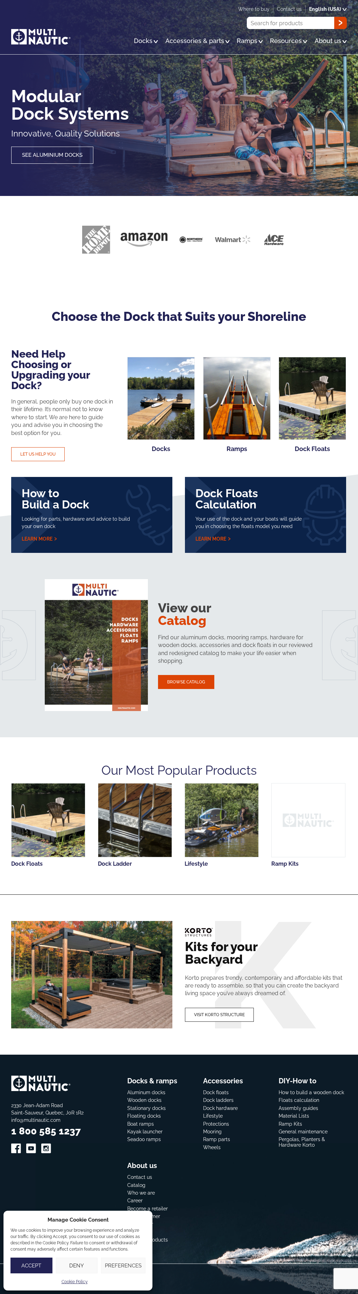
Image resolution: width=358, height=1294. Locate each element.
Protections (216, 1123)
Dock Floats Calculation (226, 498)
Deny (76, 1265)
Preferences (123, 1265)
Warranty (138, 1232)
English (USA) (325, 9)
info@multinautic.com (35, 1120)
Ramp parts (216, 1139)
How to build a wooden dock (311, 1092)
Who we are (141, 1192)
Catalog (136, 1185)
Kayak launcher (145, 1131)
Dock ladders (218, 1100)
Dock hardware (220, 1108)
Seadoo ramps (144, 1139)
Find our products (147, 1240)
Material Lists (294, 1115)
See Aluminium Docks (52, 155)
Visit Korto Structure (219, 1014)
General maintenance (303, 1131)
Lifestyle (213, 1115)
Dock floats (216, 1092)
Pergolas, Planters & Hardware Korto (302, 1142)
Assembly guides (298, 1108)
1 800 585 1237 (46, 1131)
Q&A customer (143, 1216)
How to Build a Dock (55, 498)
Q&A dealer (140, 1224)
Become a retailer (147, 1208)
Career (135, 1200)
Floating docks (144, 1115)
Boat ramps (140, 1123)
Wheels (212, 1147)
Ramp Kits (290, 1123)
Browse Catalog (186, 681)
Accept (31, 1265)
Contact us (139, 1177)
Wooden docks (144, 1100)
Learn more (37, 539)
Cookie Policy (75, 1281)
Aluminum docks (146, 1092)
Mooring (212, 1131)
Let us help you (38, 454)
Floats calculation (299, 1100)
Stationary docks (146, 1108)
